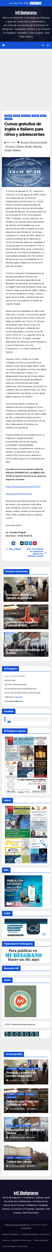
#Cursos (24, 142)
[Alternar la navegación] (48, 45)
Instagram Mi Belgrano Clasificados (36, 1234)
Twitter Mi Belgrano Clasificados (15, 1246)
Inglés (43, 116)
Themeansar (26, 1228)
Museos (36, 1068)
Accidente (11, 1094)
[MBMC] (26, 834)
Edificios (19, 1126)
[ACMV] (20, 1001)
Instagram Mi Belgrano (11, 1234)
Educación (26, 116)
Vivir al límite (15, 549)
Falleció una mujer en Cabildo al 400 (22, 623)
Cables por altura (19, 1161)
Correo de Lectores (23, 1157)
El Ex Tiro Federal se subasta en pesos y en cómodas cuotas (35, 552)
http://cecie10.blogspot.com (19, 494)
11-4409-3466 (18, 697)
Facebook (6, 1240)
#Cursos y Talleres (15, 146)
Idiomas (35, 116)
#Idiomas (37, 146)
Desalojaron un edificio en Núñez (25, 651)
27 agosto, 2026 (17, 1080)
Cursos (16, 116)
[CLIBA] (26, 928)
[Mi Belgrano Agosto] (26, 765)
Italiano (8, 119)
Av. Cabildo (30, 1094)
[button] (43, 45)
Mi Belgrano (26, 12)
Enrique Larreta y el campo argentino (20, 596)
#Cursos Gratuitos (38, 142)
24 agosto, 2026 (17, 1166)
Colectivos (11, 1097)
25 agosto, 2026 (17, 1109)
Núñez (27, 1126)
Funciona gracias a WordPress (17, 1225)
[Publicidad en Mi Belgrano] (23, 955)
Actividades (11, 1068)
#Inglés (7, 150)
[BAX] (23, 891)
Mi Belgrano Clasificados (21, 1240)
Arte (29, 1068)
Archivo (8, 116)
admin (32, 1080)
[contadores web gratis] (22, 1034)
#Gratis (28, 146)
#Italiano (17, 150)
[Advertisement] (26, 76)
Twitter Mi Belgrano (41, 1240)
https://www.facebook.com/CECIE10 (23, 486)
